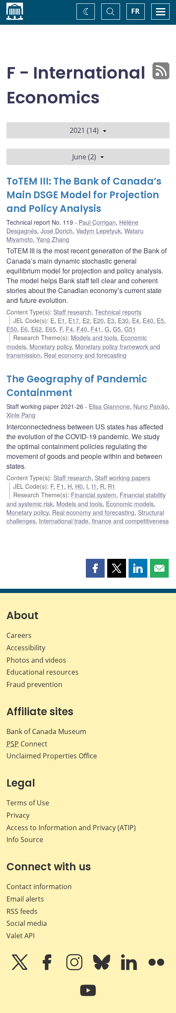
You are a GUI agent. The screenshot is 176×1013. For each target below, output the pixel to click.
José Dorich (57, 230)
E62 (36, 329)
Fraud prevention (34, 684)
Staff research (72, 312)
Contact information (39, 886)
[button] (95, 568)
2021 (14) (84, 130)
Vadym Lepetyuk (98, 230)
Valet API (20, 935)
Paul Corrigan (97, 222)
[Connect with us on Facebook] (48, 968)
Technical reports (118, 312)
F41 (96, 329)
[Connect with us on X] (20, 968)
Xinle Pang (20, 415)
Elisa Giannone (109, 406)
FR (135, 11)
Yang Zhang (52, 239)
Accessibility (25, 647)
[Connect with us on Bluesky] (102, 968)
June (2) (84, 156)
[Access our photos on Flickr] (156, 968)
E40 (148, 320)
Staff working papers (122, 477)
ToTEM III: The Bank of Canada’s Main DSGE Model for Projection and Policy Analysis (83, 195)
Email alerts (25, 899)
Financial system (93, 494)
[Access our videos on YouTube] (88, 996)
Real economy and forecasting (85, 355)
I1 (94, 486)
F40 (81, 329)
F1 (60, 486)
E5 (160, 320)
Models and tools (94, 337)
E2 (86, 320)
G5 (117, 329)
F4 (69, 329)
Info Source (24, 839)
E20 (98, 320)
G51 (130, 329)
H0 (79, 486)
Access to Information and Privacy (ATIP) (71, 827)
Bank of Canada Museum (46, 731)
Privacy (17, 815)
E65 (50, 329)
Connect (26, 744)
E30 (123, 320)
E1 (61, 320)
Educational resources (42, 672)
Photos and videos (36, 660)
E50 (11, 329)
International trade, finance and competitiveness (104, 521)
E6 (24, 329)
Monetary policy (50, 346)
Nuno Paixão (150, 406)
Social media (26, 923)
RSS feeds (22, 911)
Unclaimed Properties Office (51, 755)
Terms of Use (27, 802)
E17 (73, 320)
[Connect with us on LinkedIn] (130, 968)
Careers (19, 635)
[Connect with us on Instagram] (75, 968)
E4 (135, 320)
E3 (110, 320)
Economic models (130, 503)
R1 (111, 486)
